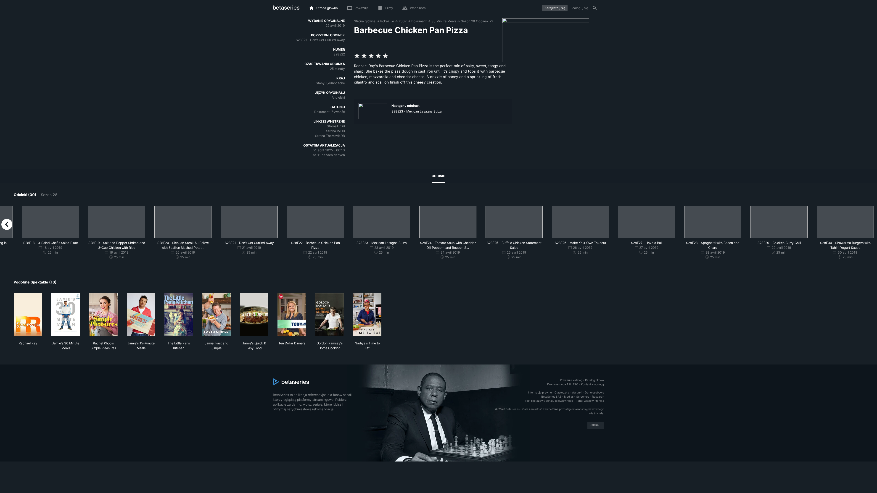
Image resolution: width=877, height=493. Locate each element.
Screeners (582, 396)
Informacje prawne (540, 392)
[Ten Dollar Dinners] (291, 314)
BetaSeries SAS (551, 396)
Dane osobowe (594, 392)
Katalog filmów (594, 380)
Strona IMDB (335, 131)
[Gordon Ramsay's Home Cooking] (329, 314)
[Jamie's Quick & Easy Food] (254, 314)
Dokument (419, 21)
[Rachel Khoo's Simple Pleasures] (103, 314)
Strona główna (364, 21)
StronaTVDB (336, 126)
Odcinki (438, 176)
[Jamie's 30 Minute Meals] (65, 314)
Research (598, 396)
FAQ (575, 384)
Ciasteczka (562, 392)
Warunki (577, 392)
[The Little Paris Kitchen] (178, 314)
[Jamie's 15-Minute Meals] (141, 314)
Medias (568, 396)
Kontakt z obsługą (592, 384)
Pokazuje (387, 21)
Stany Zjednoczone (330, 83)
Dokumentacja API (559, 384)
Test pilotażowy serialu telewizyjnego (549, 400)
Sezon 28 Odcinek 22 (477, 21)
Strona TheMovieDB (330, 136)
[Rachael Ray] (28, 314)
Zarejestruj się (554, 8)
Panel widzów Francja (590, 400)
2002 (403, 21)
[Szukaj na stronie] (594, 8)
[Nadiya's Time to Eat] (367, 314)
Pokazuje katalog (571, 380)
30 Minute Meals (443, 21)
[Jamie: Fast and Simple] (216, 314)
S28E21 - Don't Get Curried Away (320, 40)
